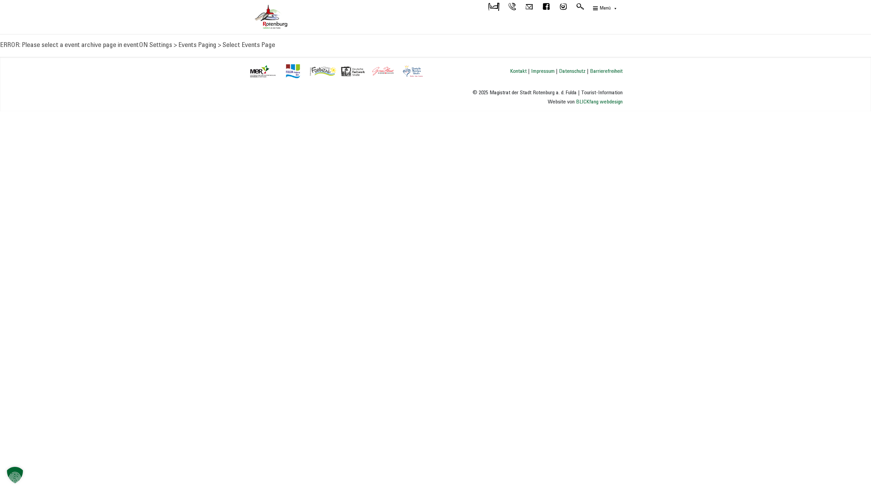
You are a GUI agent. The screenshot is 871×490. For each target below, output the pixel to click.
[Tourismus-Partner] (336, 70)
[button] (15, 475)
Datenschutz (572, 71)
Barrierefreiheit (606, 71)
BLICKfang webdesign (599, 101)
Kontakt (518, 71)
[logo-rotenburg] (282, 17)
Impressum (543, 71)
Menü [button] (605, 8)
